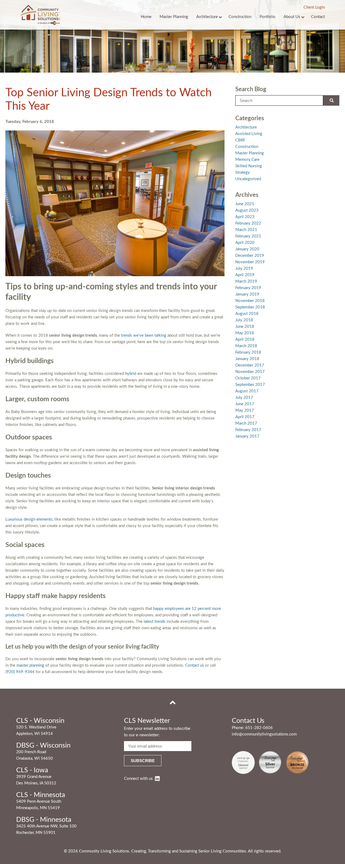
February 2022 (248, 223)
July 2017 (244, 398)
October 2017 (248, 378)
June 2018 (244, 327)
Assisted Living (248, 134)
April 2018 (244, 339)
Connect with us (138, 779)
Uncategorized (248, 179)
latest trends (154, 622)
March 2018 (246, 346)
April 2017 (244, 417)
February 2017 (248, 430)
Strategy (242, 172)
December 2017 (249, 365)
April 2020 (244, 243)
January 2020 (247, 249)
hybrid (130, 374)
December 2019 (249, 256)
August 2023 (246, 210)
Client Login (314, 7)
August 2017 (246, 391)
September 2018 (250, 307)
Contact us (194, 665)
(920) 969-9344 (19, 672)
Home (146, 17)
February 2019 (248, 288)
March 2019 (246, 281)
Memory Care (247, 160)
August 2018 (246, 314)
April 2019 (244, 275)
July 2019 (244, 268)
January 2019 (247, 294)
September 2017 (250, 385)
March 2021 (246, 230)
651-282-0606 (259, 728)
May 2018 (244, 333)
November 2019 (250, 262)
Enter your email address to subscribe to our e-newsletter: (157, 732)
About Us (292, 17)
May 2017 (244, 410)
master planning (30, 665)
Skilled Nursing (248, 166)
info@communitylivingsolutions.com (264, 734)
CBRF (240, 140)
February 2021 (248, 236)
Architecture (207, 17)
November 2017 (250, 372)
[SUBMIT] (331, 100)
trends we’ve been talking (143, 335)
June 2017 (244, 404)
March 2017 (246, 423)
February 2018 (248, 352)
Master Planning (174, 17)
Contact (318, 17)
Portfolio (267, 17)
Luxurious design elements (29, 519)
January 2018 (247, 359)
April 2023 (244, 217)
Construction (240, 17)
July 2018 (244, 320)
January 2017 (247, 436)
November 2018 (250, 301)
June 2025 (244, 204)
